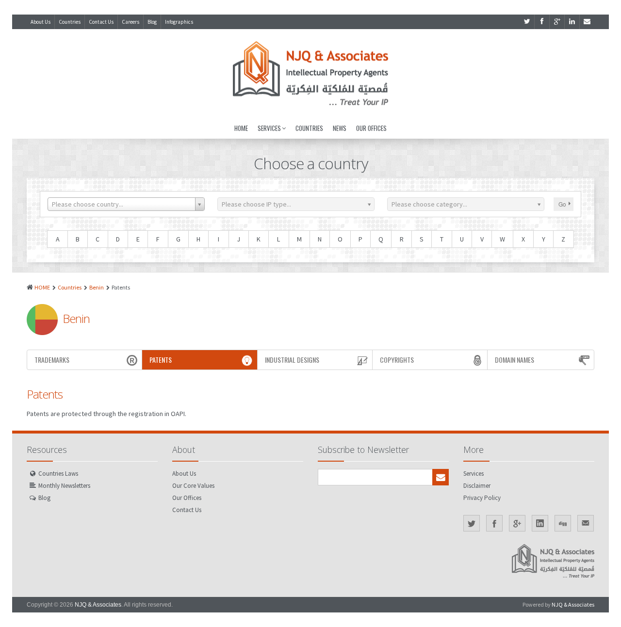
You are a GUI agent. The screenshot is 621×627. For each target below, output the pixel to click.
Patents (160, 359)
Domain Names (514, 359)
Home (241, 128)
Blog (152, 21)
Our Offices (371, 128)
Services (269, 128)
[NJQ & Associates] (310, 73)
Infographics (179, 21)
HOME (42, 287)
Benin (96, 287)
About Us (40, 21)
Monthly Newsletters (64, 486)
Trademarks (51, 359)
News (339, 128)
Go (562, 204)
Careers (130, 21)
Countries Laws (58, 473)
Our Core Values (193, 486)
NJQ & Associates (98, 604)
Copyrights (397, 359)
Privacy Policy (482, 498)
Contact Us (101, 21)
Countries (70, 21)
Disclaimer (476, 486)
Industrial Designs (292, 359)
